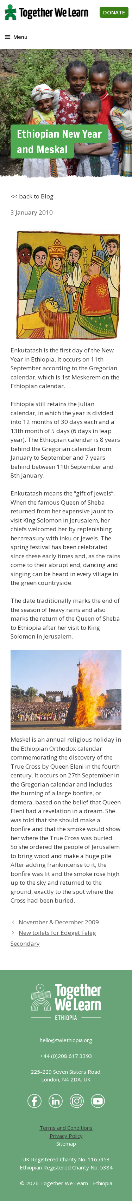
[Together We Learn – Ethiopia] (46, 12)
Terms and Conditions (66, 1127)
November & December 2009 (59, 922)
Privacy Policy (66, 1135)
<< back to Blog (32, 196)
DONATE (114, 12)
